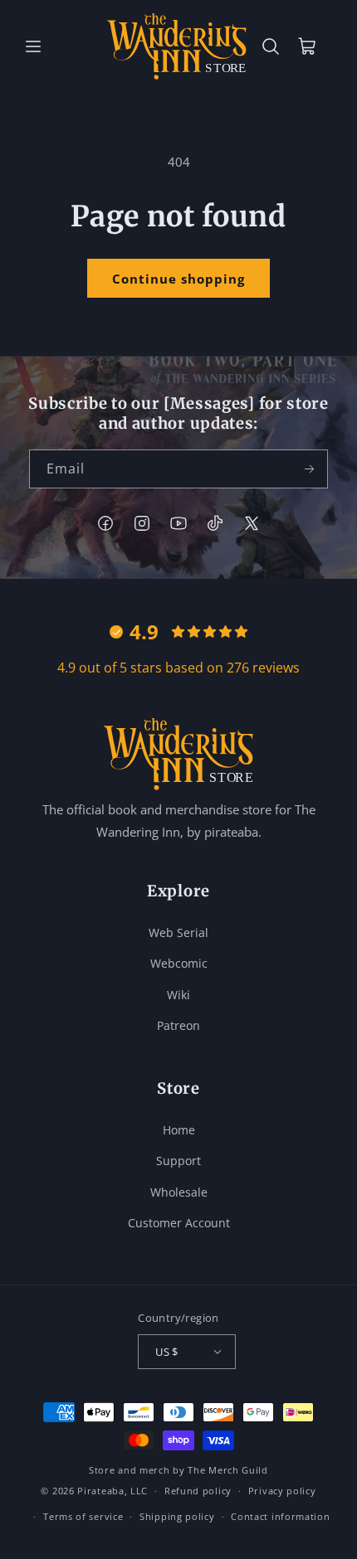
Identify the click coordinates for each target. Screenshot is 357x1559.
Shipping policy (177, 1516)
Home (179, 1130)
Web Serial (178, 932)
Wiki (178, 995)
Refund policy (198, 1490)
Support (178, 1160)
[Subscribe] (309, 468)
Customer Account (179, 1223)
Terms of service (83, 1516)
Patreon (178, 1025)
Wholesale (179, 1192)
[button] (33, 46)
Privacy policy (282, 1490)
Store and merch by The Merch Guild (178, 1470)
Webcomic (179, 963)
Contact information (280, 1516)
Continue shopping (178, 278)
